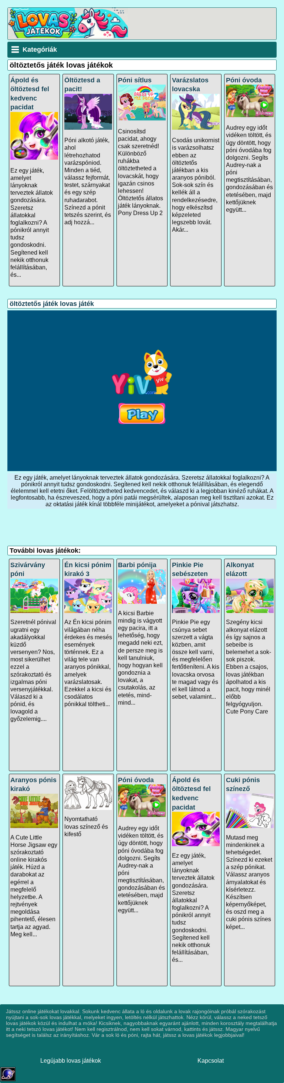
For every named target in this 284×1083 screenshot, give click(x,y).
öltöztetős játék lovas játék (52, 303)
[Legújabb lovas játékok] (68, 36)
